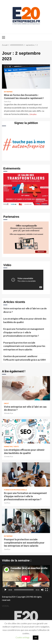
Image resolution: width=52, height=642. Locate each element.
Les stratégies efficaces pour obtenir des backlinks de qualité (24, 320)
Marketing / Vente (11, 446)
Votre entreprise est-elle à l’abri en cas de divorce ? (25, 310)
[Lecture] (5, 589)
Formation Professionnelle (15, 489)
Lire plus (33, 114)
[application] (26, 578)
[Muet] (42, 589)
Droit (6, 403)
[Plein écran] (46, 589)
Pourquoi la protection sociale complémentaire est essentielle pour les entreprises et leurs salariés (24, 346)
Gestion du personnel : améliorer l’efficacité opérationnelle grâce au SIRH (24, 358)
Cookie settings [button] (22, 637)
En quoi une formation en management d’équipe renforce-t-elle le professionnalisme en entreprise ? (23, 332)
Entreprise (8, 91)
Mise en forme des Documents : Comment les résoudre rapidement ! (26, 76)
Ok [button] (35, 637)
